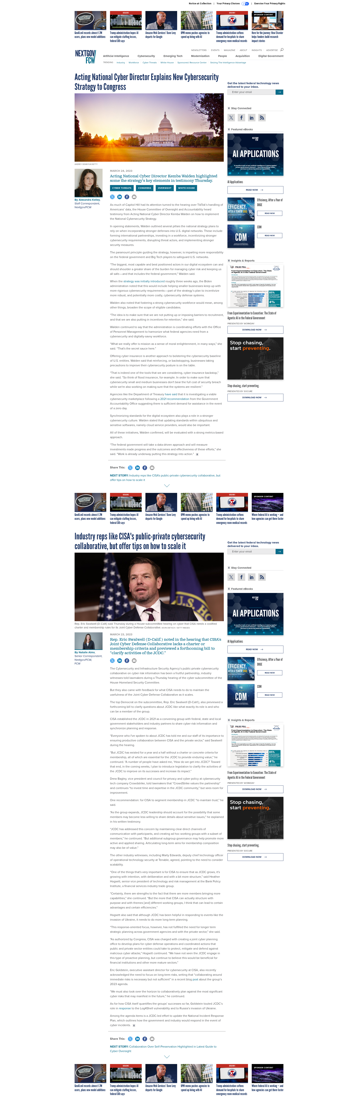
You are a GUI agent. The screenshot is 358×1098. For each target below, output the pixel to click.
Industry (121, 62)
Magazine (229, 50)
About (243, 50)
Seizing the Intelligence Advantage (228, 62)
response (125, 1008)
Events (215, 50)
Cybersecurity (146, 56)
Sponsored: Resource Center (192, 62)
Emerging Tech (173, 56)
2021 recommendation (174, 399)
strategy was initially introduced (144, 281)
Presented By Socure (239, 391)
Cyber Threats (150, 62)
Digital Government (270, 56)
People (222, 56)
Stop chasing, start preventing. (243, 385)
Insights (257, 50)
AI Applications (235, 182)
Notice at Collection (200, 3)
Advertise (272, 50)
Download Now (252, 329)
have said (171, 394)
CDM (259, 227)
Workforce (134, 62)
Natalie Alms (87, 652)
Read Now (252, 190)
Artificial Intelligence (116, 56)
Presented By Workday (241, 323)
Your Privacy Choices (228, 3)
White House (167, 62)
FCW (77, 663)
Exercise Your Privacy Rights (269, 3)
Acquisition (242, 56)
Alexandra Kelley (89, 200)
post (195, 979)
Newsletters (199, 50)
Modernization (200, 56)
